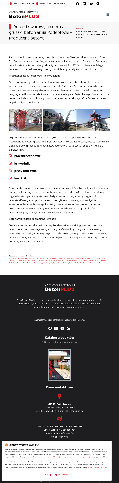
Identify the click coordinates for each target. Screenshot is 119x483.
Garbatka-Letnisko (66, 258)
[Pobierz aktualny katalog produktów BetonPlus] (59, 365)
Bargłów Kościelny (23, 258)
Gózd (92, 258)
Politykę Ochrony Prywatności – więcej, (48, 457)
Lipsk (40, 260)
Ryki (54, 263)
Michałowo (69, 260)
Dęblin (56, 258)
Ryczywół (49, 263)
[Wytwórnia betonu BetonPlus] (24, 14)
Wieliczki (93, 263)
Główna (79, 28)
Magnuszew (60, 260)
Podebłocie (13, 263)
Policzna (30, 263)
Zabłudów (100, 263)
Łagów (44, 260)
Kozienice (34, 260)
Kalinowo (19, 260)
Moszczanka (77, 260)
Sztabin (80, 263)
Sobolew (59, 263)
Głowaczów (77, 258)
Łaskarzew (51, 260)
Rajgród (42, 263)
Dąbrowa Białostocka (46, 258)
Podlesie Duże (22, 263)
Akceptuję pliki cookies (57, 474)
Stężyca (65, 263)
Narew (85, 260)
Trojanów (86, 263)
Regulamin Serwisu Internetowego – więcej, (76, 457)
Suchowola (73, 263)
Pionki (104, 260)
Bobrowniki (34, 258)
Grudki (97, 258)
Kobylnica (26, 260)
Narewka (91, 260)
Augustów (12, 258)
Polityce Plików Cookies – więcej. (97, 467)
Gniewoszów (86, 258)
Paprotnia (98, 260)
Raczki (36, 263)
